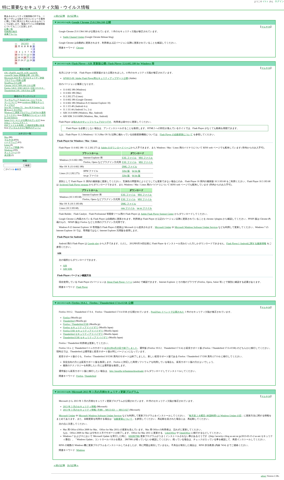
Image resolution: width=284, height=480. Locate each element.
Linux (7, 145)
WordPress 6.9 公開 (13, 83)
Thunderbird (69, 321)
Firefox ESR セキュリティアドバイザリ (83, 330)
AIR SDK (67, 269)
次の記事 (71, 16)
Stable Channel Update (73, 37)
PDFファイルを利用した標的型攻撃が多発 (24, 125)
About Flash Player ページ (119, 282)
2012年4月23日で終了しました (121, 348)
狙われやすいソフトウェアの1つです (92, 121)
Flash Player (82, 287)
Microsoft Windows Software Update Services (196, 227)
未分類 (7, 155)
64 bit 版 (136, 171)
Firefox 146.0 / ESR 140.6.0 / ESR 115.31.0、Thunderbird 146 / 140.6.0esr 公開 (24, 89)
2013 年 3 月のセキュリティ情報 (79, 406)
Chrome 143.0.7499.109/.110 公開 (19, 85)
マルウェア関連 (11, 147)
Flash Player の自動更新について (176, 134)
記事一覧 (8, 29)
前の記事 (60, 16)
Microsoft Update (163, 227)
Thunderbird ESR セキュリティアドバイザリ (85, 337)
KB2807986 (134, 436)
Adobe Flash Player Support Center (157, 214)
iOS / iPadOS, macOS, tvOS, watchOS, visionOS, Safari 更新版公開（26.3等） (22, 74)
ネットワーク (10, 152)
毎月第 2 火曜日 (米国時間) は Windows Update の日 (215, 415)
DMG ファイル (129, 166)
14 (28, 54)
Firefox (66, 317)
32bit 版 (126, 171)
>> (34, 43)
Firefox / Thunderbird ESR (75, 324)
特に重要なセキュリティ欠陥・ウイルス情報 (46, 7)
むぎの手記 (17, 110)
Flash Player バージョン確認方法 (74, 275)
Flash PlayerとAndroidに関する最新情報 (246, 243)
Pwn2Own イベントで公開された (167, 312)
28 (28, 60)
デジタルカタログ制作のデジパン (25, 128)
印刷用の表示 (10, 31)
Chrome (80, 47)
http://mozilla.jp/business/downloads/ (126, 371)
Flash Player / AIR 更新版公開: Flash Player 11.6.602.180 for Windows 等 (113, 63)
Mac (6, 137)
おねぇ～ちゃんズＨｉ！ (16, 122)
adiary (263, 476)
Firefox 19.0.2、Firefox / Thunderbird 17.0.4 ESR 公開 (102, 302)
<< (16, 43)
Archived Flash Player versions (73, 184)
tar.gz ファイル (144, 208)
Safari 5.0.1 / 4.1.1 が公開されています (22, 120)
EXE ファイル (129, 157)
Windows (80, 450)
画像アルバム (10, 34)
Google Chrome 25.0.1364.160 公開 (91, 22)
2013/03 (25, 43)
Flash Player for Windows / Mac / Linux (77, 141)
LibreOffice (170, 433)
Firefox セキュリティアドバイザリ (80, 327)
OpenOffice (184, 433)
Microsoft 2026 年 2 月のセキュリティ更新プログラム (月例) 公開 (24, 79)
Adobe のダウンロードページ (116, 147)
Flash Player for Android (69, 237)
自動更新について (123, 419)
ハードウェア (10, 142)
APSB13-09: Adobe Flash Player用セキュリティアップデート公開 (95, 78)
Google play (93, 243)
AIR (59, 253)
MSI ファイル (146, 157)
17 (16, 57)
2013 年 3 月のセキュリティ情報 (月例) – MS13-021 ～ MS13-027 (96, 409)
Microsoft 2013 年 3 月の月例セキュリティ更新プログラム (105, 391)
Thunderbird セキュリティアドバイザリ (83, 334)
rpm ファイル (128, 208)
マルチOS (265, 27)
